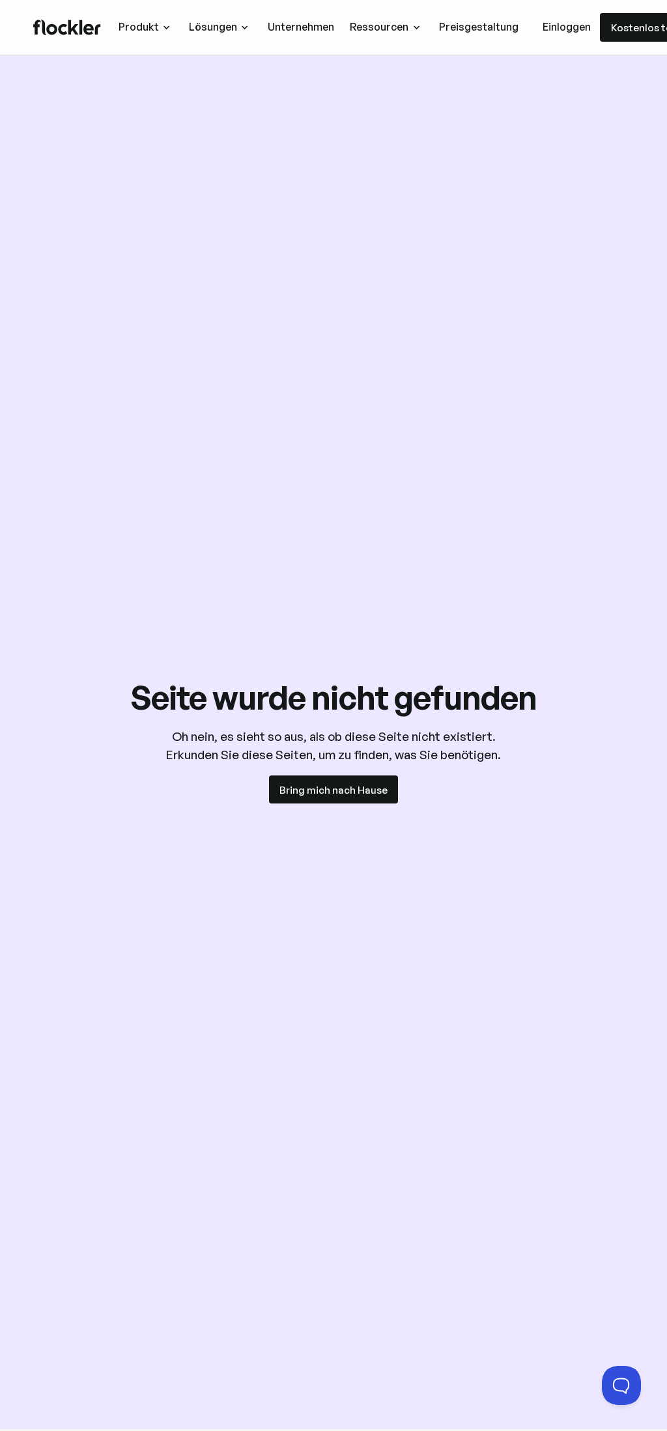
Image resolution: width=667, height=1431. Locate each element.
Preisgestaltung (478, 26)
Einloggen (567, 26)
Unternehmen (301, 26)
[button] (145, 27)
